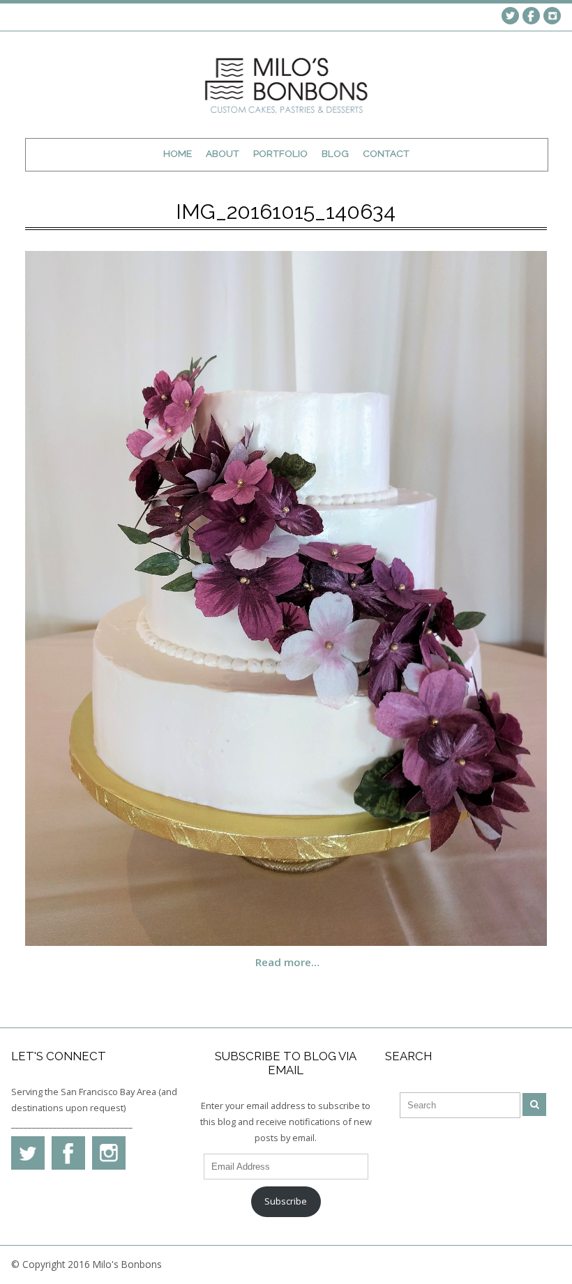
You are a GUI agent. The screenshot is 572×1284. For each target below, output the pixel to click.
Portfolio (280, 153)
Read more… (287, 962)
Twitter (510, 15)
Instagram (552, 15)
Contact (386, 153)
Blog (335, 153)
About (222, 153)
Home (177, 153)
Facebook (531, 15)
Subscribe (285, 1201)
